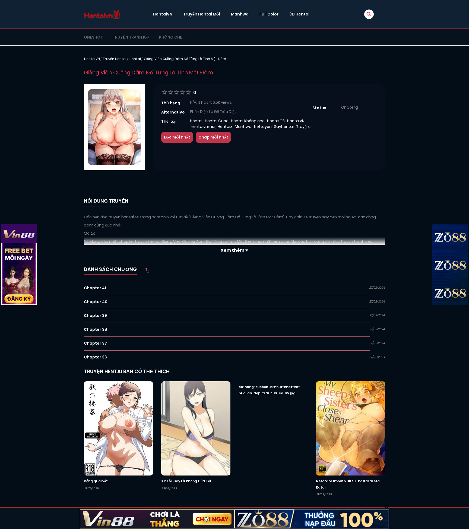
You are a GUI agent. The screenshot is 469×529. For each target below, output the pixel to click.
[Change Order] (147, 270)
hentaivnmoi (203, 126)
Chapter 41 (95, 288)
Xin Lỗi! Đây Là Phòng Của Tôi (186, 481)
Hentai (135, 58)
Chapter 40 (95, 301)
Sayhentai (284, 126)
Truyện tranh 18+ (131, 37)
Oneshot (93, 37)
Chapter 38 (95, 329)
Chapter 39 (95, 315)
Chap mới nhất (213, 137)
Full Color (268, 14)
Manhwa (240, 14)
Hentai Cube (217, 121)
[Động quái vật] (118, 428)
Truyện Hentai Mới (201, 14)
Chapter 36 (95, 357)
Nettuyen (263, 126)
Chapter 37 (95, 343)
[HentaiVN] (102, 14)
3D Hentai (299, 14)
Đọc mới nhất (177, 137)
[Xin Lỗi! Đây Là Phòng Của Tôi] (195, 428)
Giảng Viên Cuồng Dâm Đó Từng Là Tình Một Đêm (185, 58)
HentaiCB (276, 121)
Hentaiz (225, 126)
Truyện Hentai (114, 58)
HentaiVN (162, 14)
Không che (170, 37)
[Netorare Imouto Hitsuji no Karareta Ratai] (350, 428)
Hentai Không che (248, 121)
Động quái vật (96, 481)
